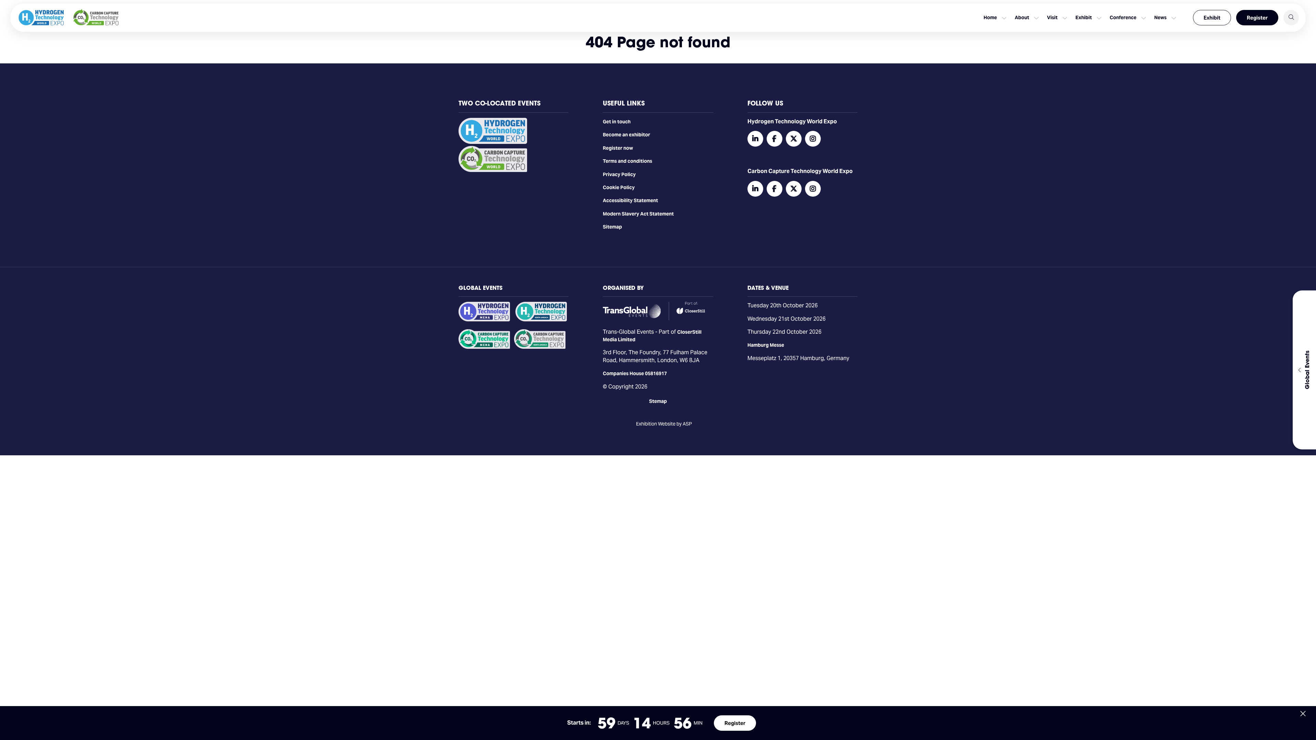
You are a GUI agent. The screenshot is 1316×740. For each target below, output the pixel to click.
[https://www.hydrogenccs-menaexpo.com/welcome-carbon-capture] (484, 347)
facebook (774, 139)
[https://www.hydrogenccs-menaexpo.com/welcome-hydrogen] (484, 320)
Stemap (658, 401)
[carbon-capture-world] (493, 170)
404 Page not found (658, 41)
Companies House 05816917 (635, 373)
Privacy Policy (619, 174)
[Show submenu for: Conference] (1143, 18)
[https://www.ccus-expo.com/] (539, 347)
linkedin (755, 139)
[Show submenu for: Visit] (1065, 18)
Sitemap (612, 227)
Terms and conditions (627, 161)
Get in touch (617, 122)
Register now (618, 148)
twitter (794, 139)
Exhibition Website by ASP (664, 424)
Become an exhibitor (626, 135)
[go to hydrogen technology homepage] (41, 18)
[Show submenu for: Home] (1004, 18)
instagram (813, 139)
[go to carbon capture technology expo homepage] (96, 18)
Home (990, 17)
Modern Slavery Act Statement (638, 214)
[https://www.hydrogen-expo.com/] (541, 320)
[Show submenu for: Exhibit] (1099, 18)
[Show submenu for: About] (1036, 18)
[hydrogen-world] (493, 142)
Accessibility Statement (630, 200)
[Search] (1291, 17)
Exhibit (1212, 17)
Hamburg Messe (765, 345)
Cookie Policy (619, 187)
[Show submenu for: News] (1174, 18)
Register (1257, 17)
